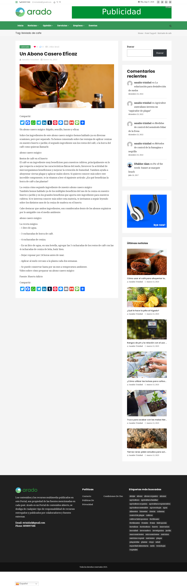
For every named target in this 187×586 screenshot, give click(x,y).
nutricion (165, 534)
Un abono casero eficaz (48, 53)
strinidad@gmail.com (42, 2)
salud (158, 542)
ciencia (152, 511)
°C (57, 2)
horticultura (145, 527)
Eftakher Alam (141, 164)
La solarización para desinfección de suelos (147, 86)
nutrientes (150, 538)
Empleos (78, 25)
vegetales (133, 550)
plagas (159, 538)
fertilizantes (135, 523)
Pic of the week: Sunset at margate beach (145, 168)
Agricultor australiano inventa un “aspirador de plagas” (147, 107)
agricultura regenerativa (159, 504)
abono (139, 496)
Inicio (20, 25)
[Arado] (33, 12)
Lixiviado (25, 47)
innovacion (164, 527)
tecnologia (160, 546)
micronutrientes (152, 534)
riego (151, 542)
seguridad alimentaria (139, 546)
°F (60, 2)
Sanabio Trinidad (30, 60)
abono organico (151, 496)
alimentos (134, 511)
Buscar (130, 46)
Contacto (86, 496)
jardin (168, 531)
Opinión (47, 25)
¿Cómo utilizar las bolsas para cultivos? (147, 381)
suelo (152, 546)
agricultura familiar (149, 500)
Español (23, 583)
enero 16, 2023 (50, 60)
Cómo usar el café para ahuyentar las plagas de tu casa (156, 278)
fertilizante (154, 519)
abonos (163, 496)
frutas (152, 523)
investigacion (158, 531)
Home (140, 33)
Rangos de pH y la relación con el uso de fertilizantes (153, 342)
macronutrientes (137, 534)
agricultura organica (138, 504)
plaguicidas (134, 542)
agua (165, 508)
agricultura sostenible (139, 508)
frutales (145, 523)
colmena (160, 511)
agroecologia (155, 508)
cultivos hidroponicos (139, 519)
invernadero (145, 531)
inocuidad (134, 531)
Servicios (62, 25)
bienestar (144, 511)
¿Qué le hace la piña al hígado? (143, 310)
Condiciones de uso (113, 496)
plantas (144, 542)
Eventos (93, 25)
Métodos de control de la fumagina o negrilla (146, 147)
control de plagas (137, 515)
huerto (155, 527)
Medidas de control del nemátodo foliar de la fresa (147, 127)
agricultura (134, 500)
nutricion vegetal (137, 538)
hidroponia (161, 523)
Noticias (32, 25)
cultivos (149, 515)
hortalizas (134, 527)
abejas (132, 496)
